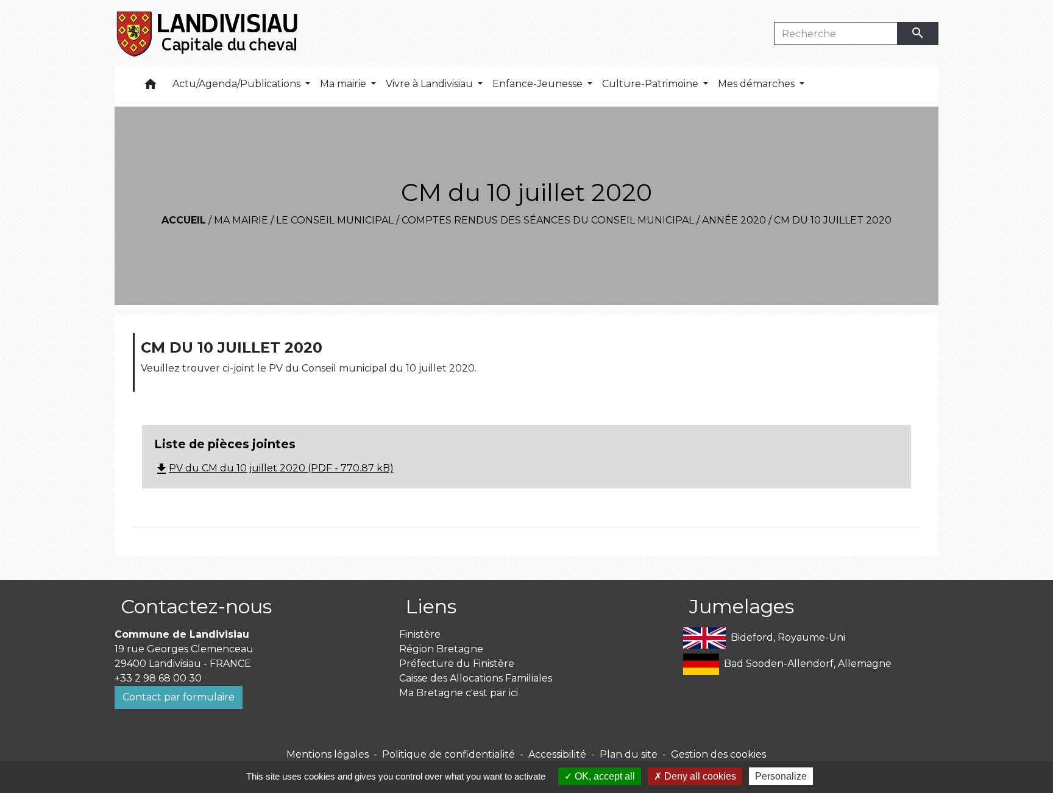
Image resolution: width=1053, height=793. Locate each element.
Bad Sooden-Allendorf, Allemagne (808, 663)
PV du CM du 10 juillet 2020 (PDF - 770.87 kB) (274, 468)
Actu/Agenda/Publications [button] (237, 84)
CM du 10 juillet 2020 (833, 220)
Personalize (781, 776)
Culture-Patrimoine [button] (651, 84)
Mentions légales (327, 754)
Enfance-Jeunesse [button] (538, 84)
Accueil (183, 220)
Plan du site (629, 754)
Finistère (420, 634)
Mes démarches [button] (757, 84)
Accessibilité (557, 754)
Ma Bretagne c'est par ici (458, 693)
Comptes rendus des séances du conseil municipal (548, 220)
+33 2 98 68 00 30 (158, 678)
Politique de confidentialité (448, 754)
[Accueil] (208, 33)
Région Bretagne (441, 649)
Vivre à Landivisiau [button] (430, 84)
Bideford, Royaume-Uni (788, 637)
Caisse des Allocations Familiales (475, 678)
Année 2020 (734, 220)
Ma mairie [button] (344, 84)
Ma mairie (241, 220)
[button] (150, 87)
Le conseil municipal (335, 220)
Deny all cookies (699, 776)
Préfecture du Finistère (456, 663)
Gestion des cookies (718, 754)
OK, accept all (603, 776)
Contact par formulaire (178, 697)
